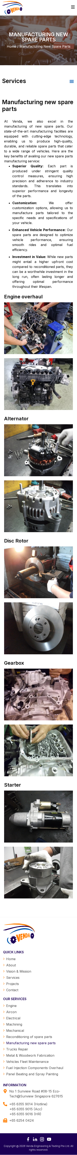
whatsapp (69, 1131)
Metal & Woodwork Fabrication (30, 1055)
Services (13, 977)
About (11, 965)
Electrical (13, 1018)
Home (11, 959)
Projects (12, 984)
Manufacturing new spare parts (31, 1043)
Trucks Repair (17, 1049)
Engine (11, 1006)
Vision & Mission (18, 971)
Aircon (11, 1012)
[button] (71, 81)
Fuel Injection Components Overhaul (34, 1068)
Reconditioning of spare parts (29, 1037)
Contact (12, 990)
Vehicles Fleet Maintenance (27, 1062)
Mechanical (15, 1030)
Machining (14, 1024)
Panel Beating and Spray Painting (32, 1074)
